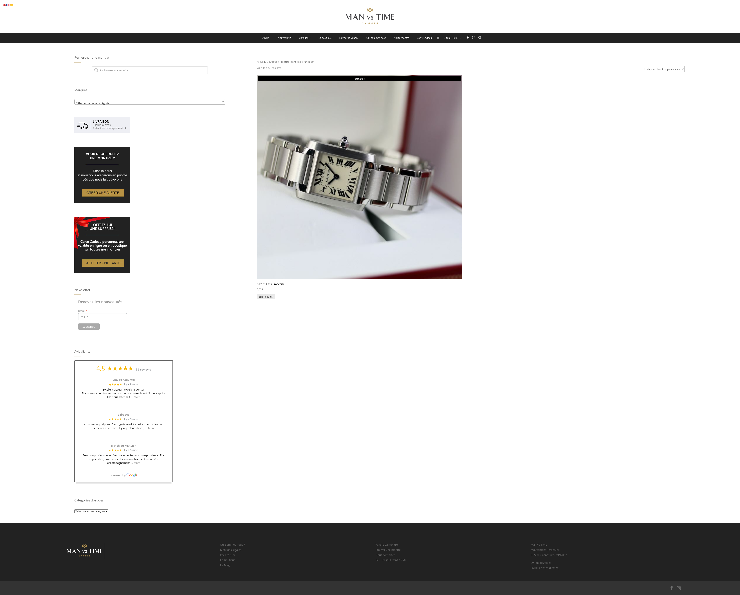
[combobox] (149, 102)
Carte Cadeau (424, 38)
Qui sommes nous (376, 38)
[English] (4, 5)
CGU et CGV (227, 555)
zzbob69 (123, 414)
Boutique (272, 61)
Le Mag (225, 565)
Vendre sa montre (386, 544)
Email (82, 311)
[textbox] (150, 103)
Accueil (266, 38)
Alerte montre (401, 38)
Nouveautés (284, 38)
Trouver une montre (388, 550)
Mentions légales (230, 550)
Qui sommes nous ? (232, 544)
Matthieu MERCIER (123, 445)
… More (135, 397)
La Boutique (227, 560)
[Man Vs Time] (370, 31)
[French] (8, 5)
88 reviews (143, 369)
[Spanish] (11, 5)
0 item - (452, 38)
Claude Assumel (124, 379)
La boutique (325, 38)
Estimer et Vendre (349, 38)
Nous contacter (385, 555)
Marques (303, 38)
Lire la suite (265, 296)
